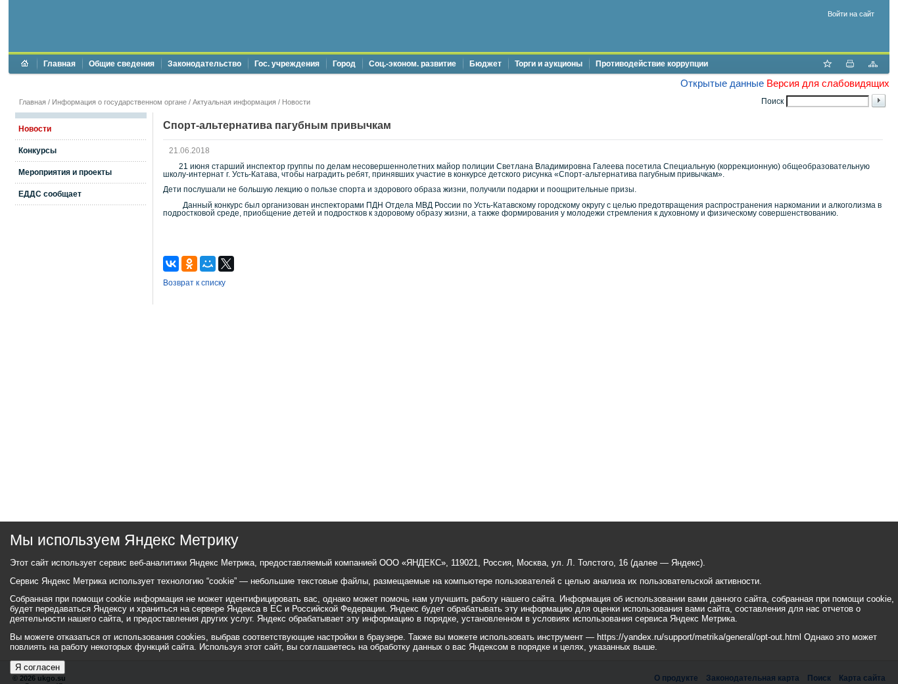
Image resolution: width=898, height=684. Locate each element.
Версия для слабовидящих (828, 83)
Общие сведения (121, 63)
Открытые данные (722, 83)
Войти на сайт (851, 14)
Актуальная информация (234, 102)
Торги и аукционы (548, 63)
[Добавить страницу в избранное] (827, 65)
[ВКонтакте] (171, 264)
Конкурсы (37, 150)
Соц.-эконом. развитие (412, 63)
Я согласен (37, 667)
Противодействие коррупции (652, 63)
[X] (226, 264)
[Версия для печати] (850, 65)
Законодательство (204, 63)
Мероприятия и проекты (65, 172)
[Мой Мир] (208, 264)
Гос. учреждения (286, 63)
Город (344, 63)
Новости (296, 102)
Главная (59, 63)
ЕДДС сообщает (50, 194)
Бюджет (485, 63)
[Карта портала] (873, 65)
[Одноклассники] (189, 264)
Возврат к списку (194, 283)
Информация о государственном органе (119, 102)
